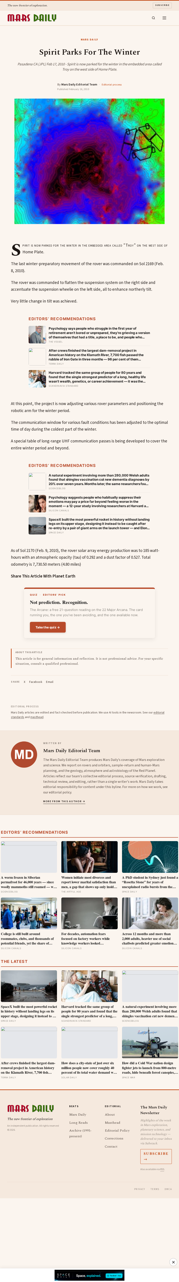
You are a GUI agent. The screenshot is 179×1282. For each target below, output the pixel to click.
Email (49, 682)
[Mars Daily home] (32, 18)
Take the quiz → (48, 627)
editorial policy (60, 792)
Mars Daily (77, 1114)
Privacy (139, 1189)
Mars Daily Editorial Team (79, 84)
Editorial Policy (117, 1130)
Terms (154, 1189)
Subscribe (162, 5)
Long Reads (78, 1122)
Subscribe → (156, 1156)
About (110, 1114)
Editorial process (112, 85)
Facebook (35, 682)
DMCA (168, 1189)
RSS (162, 1169)
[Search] (153, 18)
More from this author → (64, 801)
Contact (111, 1146)
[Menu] (164, 18)
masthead (36, 717)
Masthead (112, 1122)
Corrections (114, 1138)
